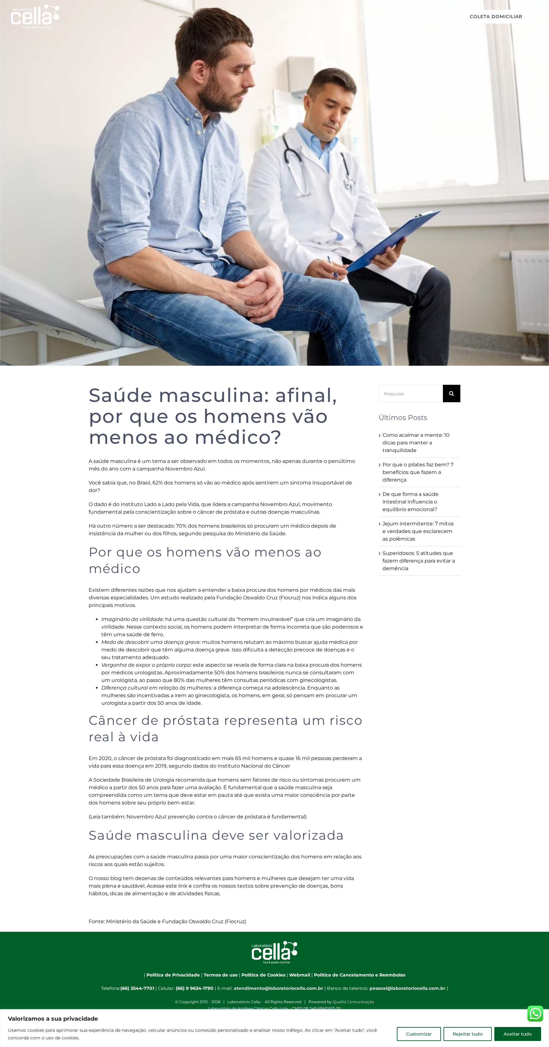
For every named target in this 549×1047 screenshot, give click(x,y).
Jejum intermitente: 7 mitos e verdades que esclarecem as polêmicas (418, 531)
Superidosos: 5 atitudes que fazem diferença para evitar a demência (419, 560)
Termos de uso (221, 975)
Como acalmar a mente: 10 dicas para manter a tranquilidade (416, 442)
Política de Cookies (263, 975)
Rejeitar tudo (468, 1034)
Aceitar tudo (518, 1034)
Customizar (419, 1034)
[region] (274, 1028)
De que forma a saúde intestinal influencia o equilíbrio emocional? (410, 501)
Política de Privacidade (173, 975)
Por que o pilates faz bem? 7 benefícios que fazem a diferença (418, 472)
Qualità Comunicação (353, 1001)
